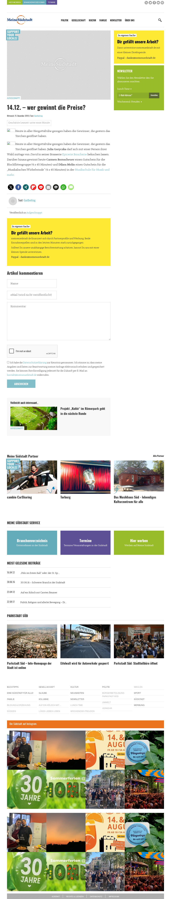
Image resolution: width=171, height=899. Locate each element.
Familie (103, 20)
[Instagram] (162, 3)
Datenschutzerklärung (34, 362)
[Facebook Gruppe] (158, 3)
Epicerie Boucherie (74, 154)
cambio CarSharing (19, 497)
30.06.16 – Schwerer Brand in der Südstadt (43, 582)
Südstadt (139, 699)
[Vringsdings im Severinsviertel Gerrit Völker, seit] (144, 750)
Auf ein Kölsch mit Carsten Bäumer (39, 592)
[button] (11, 187)
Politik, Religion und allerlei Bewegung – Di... (43, 602)
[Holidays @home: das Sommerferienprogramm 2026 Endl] (66, 789)
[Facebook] (154, 3)
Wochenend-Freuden (128, 101)
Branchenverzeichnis (34, 2)
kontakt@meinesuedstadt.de (21, 375)
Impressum (114, 896)
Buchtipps (13, 686)
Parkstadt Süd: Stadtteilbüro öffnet (135, 663)
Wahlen (138, 686)
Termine (51, 2)
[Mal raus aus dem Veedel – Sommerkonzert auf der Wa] (144, 789)
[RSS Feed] (146, 3)
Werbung (139, 705)
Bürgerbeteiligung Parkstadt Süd (113, 694)
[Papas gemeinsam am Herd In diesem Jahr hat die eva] (26, 750)
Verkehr (107, 708)
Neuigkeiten (77, 692)
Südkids (11, 711)
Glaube (43, 692)
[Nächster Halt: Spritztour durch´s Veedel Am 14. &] (105, 750)
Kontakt (56, 896)
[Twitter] (150, 3)
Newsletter (116, 20)
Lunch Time (123, 89)
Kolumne (44, 699)
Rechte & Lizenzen (74, 896)
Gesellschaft (79, 20)
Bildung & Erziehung (18, 705)
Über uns (129, 20)
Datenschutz (96, 896)
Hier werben (15, 2)
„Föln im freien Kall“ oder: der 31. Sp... (40, 573)
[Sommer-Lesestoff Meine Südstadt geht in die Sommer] (66, 750)
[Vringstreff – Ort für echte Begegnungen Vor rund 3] (26, 789)
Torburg (65, 497)
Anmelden (154, 95)
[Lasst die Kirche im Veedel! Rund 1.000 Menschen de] (105, 789)
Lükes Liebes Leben (49, 711)
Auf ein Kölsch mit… (50, 705)
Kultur (92, 20)
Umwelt (106, 702)
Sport (137, 692)
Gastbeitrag (38, 116)
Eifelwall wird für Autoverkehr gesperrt (84, 663)
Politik (64, 20)
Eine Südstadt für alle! (20, 692)
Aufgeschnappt (13, 98)
